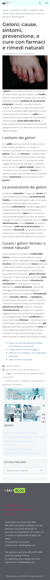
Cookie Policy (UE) (13, 505)
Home (5, 10)
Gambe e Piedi (36, 10)
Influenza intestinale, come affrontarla (21, 432)
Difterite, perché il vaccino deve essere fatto (24, 437)
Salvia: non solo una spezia (20, 359)
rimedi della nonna (31, 369)
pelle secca (17, 369)
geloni (8, 369)
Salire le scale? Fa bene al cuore (18, 448)
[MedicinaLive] (6, 3)
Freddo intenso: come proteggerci (24, 349)
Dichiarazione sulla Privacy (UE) (18, 509)
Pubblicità (9, 514)
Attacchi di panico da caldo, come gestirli (22, 453)
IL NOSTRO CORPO (19, 10)
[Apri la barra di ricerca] (39, 3)
